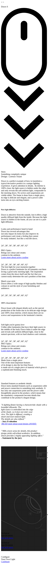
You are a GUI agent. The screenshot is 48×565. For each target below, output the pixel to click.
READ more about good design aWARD (19, 424)
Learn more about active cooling (14, 257)
